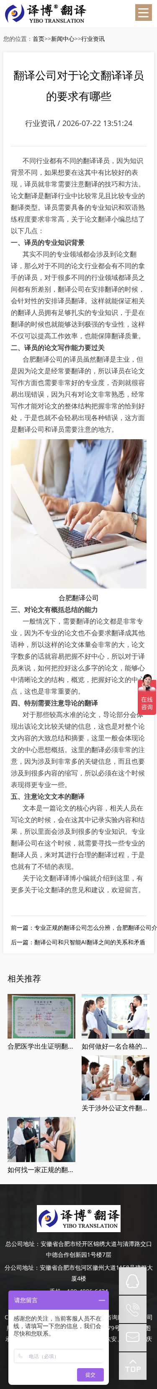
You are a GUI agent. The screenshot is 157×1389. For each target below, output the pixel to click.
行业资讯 (93, 39)
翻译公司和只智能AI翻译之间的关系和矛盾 (89, 942)
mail (133, 1337)
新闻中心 (63, 39)
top (133, 1366)
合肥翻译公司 (79, 597)
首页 (38, 39)
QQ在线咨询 (133, 1281)
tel (133, 1309)
